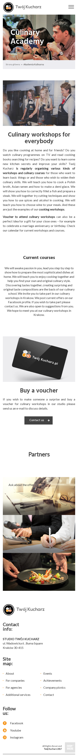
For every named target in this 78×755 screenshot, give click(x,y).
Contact (48, 694)
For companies (15, 680)
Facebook (16, 723)
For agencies (14, 687)
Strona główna (13, 64)
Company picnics (54, 687)
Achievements (52, 680)
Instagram (16, 737)
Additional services (18, 694)
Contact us (36, 420)
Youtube (15, 730)
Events (47, 673)
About (10, 673)
